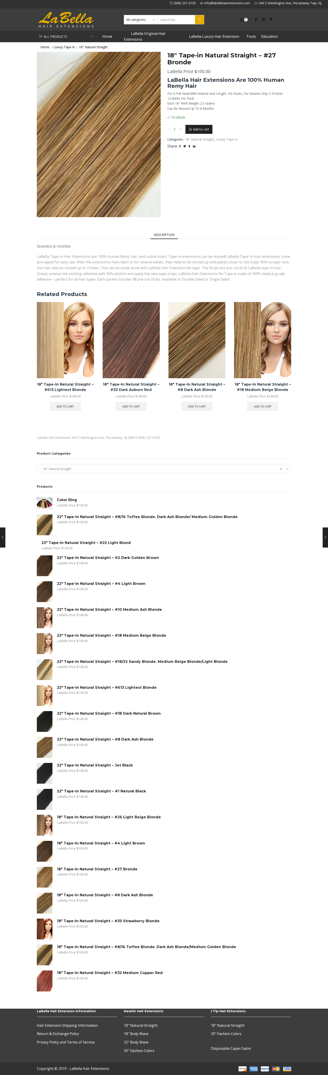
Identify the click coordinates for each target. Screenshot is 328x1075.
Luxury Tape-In (64, 47)
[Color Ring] (44, 503)
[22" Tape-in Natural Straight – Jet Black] (44, 773)
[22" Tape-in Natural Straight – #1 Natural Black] (44, 799)
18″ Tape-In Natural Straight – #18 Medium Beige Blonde (263, 387)
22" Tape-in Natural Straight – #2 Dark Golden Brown (108, 558)
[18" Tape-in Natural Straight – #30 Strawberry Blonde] (44, 929)
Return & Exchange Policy (58, 1033)
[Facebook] (255, 19)
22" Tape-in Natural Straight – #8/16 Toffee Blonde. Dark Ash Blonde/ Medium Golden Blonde (147, 517)
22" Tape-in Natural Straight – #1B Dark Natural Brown (109, 713)
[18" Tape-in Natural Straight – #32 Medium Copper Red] (44, 980)
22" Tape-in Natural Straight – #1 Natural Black (101, 791)
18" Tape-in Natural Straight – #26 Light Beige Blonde (109, 817)
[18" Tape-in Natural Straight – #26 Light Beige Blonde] (44, 825)
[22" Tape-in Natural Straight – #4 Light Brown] (44, 591)
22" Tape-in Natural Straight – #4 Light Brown (101, 584)
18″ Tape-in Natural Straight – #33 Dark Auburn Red (131, 387)
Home (107, 36)
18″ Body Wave (136, 1033)
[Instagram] (263, 19)
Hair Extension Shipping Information (67, 1025)
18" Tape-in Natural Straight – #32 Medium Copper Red (110, 973)
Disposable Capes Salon (231, 1048)
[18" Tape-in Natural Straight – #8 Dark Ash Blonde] (44, 903)
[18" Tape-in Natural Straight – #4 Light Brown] (44, 851)
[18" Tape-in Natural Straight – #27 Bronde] (44, 877)
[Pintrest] (271, 19)
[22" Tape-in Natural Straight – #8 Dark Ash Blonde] (44, 747)
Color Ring (67, 500)
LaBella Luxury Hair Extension (214, 36)
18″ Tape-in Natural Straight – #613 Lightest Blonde (65, 387)
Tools (251, 36)
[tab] (164, 235)
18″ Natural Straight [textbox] (161, 469)
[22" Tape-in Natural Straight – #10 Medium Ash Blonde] (44, 617)
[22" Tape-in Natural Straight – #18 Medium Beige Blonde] (44, 643)
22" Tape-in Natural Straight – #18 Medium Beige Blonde (111, 635)
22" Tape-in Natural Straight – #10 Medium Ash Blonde (109, 609)
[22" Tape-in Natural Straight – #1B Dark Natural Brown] (44, 721)
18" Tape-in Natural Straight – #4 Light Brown (101, 843)
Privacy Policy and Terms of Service (66, 1042)
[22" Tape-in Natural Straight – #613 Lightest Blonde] (44, 695)
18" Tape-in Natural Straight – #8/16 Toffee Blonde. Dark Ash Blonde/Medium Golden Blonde (146, 947)
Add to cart (201, 129)
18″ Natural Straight (141, 1025)
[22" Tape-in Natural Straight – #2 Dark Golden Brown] (44, 565)
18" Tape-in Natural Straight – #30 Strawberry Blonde (108, 921)
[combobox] (164, 469)
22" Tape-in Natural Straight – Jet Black (95, 765)
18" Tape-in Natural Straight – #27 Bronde (97, 869)
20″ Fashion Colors (139, 1050)
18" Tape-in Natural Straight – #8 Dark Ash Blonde (105, 895)
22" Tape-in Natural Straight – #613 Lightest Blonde (107, 687)
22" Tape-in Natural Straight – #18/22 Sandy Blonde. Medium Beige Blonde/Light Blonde (142, 661)
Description (164, 235)
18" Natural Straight (93, 47)
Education (269, 36)
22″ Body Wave (136, 1042)
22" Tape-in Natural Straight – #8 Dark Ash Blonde (105, 739)
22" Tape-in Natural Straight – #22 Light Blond (86, 543)
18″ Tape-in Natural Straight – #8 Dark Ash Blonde (197, 387)
